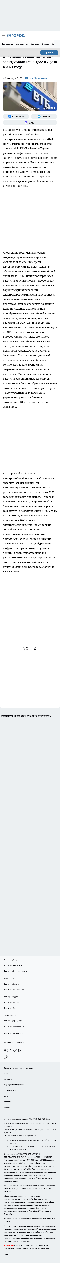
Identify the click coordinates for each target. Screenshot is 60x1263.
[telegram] (35, 648)
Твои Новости (10, 1015)
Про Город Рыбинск (12, 1002)
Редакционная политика (14, 1084)
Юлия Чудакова (36, 78)
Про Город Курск (11, 996)
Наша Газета (9, 978)
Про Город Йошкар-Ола (14, 989)
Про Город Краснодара (13, 1033)
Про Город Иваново (12, 984)
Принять (49, 52)
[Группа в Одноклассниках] (10, 1051)
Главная (7, 1107)
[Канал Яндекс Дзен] (19, 1051)
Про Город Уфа (10, 1008)
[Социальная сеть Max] (30, 122)
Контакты (8, 1079)
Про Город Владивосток (14, 1026)
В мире (45, 43)
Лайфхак (35, 43)
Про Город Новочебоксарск (15, 971)
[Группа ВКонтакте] (16, 116)
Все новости (22, 43)
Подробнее (9, 1214)
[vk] (25, 648)
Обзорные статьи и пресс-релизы (18, 1068)
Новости (7, 1101)
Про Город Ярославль (13, 1021)
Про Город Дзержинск (13, 960)
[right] (57, 44)
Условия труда (10, 1090)
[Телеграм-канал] (44, 116)
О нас (6, 1073)
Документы (7, 43)
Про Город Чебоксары (13, 965)
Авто (6, 1096)
